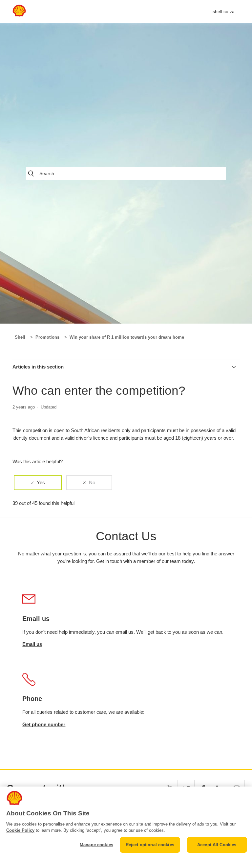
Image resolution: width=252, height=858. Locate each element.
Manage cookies (96, 844)
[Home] (19, 15)
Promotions (47, 337)
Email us (32, 644)
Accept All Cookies (216, 844)
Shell (20, 337)
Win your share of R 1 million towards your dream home (127, 337)
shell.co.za (224, 11)
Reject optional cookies (150, 844)
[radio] (38, 482)
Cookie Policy (20, 830)
